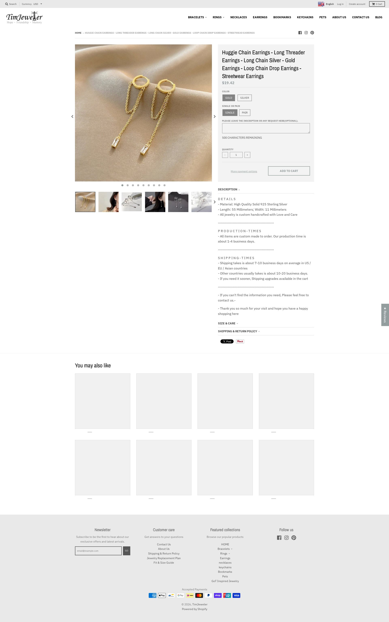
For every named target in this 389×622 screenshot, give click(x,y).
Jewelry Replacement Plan (164, 558)
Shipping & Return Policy (237, 331)
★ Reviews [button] (385, 315)
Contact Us (164, 544)
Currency (27, 3)
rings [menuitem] (217, 17)
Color (225, 91)
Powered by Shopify (194, 609)
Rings (223, 553)
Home (78, 32)
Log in (340, 3)
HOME (225, 544)
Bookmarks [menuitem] (282, 17)
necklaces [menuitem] (238, 17)
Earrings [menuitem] (260, 17)
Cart (379, 3)
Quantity (227, 149)
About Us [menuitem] (339, 17)
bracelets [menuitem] (196, 17)
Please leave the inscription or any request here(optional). (260, 120)
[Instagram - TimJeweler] (306, 32)
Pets (225, 576)
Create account (357, 3)
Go (126, 550)
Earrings (225, 558)
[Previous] (72, 116)
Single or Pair (231, 106)
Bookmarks (225, 572)
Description (227, 189)
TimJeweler (199, 604)
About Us (164, 549)
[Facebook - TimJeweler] (300, 32)
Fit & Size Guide (164, 562)
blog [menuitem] (378, 17)
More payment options (244, 171)
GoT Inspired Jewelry (225, 581)
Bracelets (224, 549)
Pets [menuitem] (322, 17)
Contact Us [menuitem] (360, 17)
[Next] (214, 116)
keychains (225, 567)
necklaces (225, 562)
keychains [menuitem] (305, 17)
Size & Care (226, 323)
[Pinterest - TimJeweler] (312, 32)
